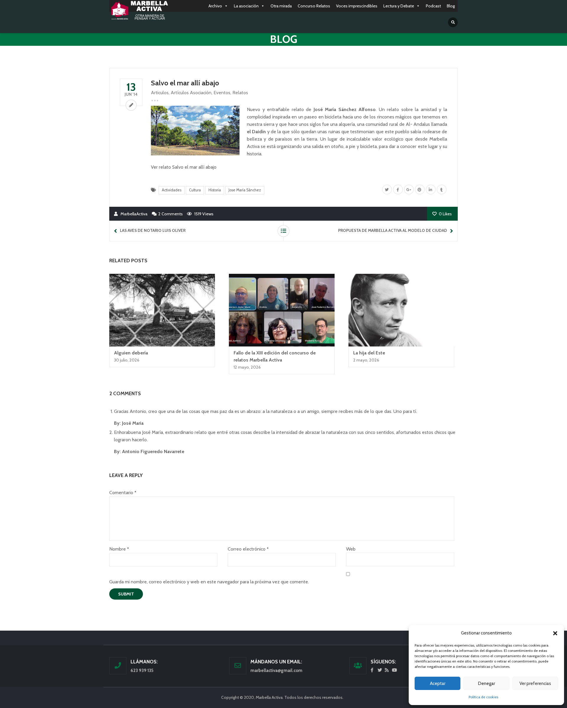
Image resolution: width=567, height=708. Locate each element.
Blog (451, 6)
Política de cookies (483, 697)
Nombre (119, 549)
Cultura (195, 190)
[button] (555, 633)
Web (351, 549)
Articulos (160, 92)
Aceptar (437, 683)
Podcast (433, 6)
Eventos (222, 92)
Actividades (171, 190)
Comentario (122, 492)
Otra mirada (281, 6)
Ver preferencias (535, 683)
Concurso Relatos (314, 6)
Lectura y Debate (398, 6)
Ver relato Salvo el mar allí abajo (183, 167)
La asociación (246, 6)
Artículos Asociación (191, 92)
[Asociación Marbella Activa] (138, 10)
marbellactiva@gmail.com (276, 670)
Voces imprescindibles (356, 6)
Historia (214, 190)
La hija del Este (369, 353)
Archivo (215, 6)
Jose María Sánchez (245, 190)
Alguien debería (131, 353)
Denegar (486, 683)
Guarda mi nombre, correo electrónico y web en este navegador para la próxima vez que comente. (209, 582)
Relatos (240, 92)
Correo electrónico (248, 549)
